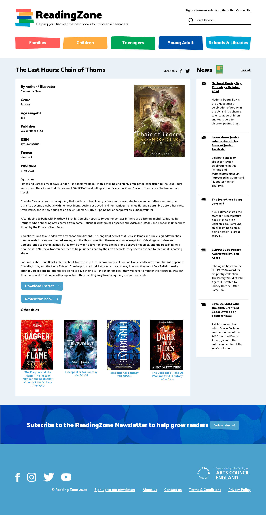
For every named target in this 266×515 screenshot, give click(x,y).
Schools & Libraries (228, 43)
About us (150, 490)
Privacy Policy (239, 490)
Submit (190, 20)
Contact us (173, 490)
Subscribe (222, 425)
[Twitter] (187, 71)
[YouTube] (66, 477)
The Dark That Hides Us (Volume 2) (167, 376)
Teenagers (133, 43)
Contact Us (243, 10)
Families (37, 43)
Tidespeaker (81, 374)
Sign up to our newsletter (202, 10)
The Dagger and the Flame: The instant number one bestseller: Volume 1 (38, 379)
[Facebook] (181, 71)
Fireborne (124, 374)
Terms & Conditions (205, 490)
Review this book (39, 299)
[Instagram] (31, 477)
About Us (227, 10)
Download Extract (40, 286)
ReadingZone (81, 18)
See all (246, 70)
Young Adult (181, 43)
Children (85, 43)
